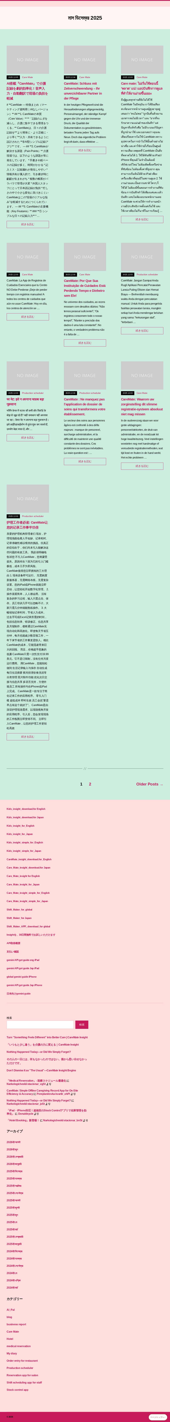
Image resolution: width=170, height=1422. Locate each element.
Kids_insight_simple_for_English (25, 842)
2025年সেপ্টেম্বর (15, 1193)
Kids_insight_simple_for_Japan (24, 850)
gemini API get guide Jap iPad (23, 968)
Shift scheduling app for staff (24, 1382)
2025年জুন (12, 1215)
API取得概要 (13, 943)
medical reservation (19, 1346)
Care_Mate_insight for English (23, 876)
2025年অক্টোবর (14, 1185)
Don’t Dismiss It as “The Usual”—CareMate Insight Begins (41, 1070)
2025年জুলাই (13, 1207)
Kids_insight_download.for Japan (25, 817)
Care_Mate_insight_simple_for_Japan (27, 901)
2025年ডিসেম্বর (14, 1171)
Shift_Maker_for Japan (19, 918)
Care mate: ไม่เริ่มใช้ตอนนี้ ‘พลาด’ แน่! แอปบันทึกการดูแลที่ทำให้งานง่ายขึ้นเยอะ (141, 88)
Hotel (10, 1339)
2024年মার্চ (12, 1287)
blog (9, 1317)
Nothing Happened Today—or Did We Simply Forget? (39, 1052)
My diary (12, 1353)
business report (16, 1324)
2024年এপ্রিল (14, 1280)
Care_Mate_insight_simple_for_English (28, 892)
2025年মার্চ (12, 1229)
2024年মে (12, 1273)
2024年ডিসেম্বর (14, 1251)
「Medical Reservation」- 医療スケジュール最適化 (36, 1080)
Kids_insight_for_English (20, 825)
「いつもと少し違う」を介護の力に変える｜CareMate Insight (43, 1044)
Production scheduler (147, 274)
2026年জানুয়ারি (14, 1164)
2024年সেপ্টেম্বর (15, 1265)
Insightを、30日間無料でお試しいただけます (31, 934)
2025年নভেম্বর (14, 1178)
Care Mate (27, 77)
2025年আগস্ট (13, 1200)
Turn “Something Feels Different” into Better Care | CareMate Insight (47, 1037)
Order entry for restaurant (22, 1360)
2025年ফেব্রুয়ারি (15, 1236)
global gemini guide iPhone (21, 976)
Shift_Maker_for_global (19, 909)
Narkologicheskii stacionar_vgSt (26, 1084)
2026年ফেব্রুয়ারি (15, 1156)
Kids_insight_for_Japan (20, 834)
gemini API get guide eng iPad (23, 960)
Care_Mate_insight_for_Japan (23, 884)
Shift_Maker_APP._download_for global (28, 926)
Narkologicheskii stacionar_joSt (26, 1103)
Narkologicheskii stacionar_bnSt (62, 1120)
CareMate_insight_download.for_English (29, 859)
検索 (9, 1017)
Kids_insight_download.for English (26, 808)
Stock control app (17, 1389)
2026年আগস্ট (13, 1142)
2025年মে (12, 1222)
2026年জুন (12, 1149)
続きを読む (27, 224)
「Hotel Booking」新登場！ (23, 1120)
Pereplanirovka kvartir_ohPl (53, 1093)
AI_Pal (11, 1309)
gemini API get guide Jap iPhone (24, 985)
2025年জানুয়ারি (14, 1244)
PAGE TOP (162, 1376)
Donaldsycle (25, 1113)
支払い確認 (13, 951)
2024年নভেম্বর (14, 1258)
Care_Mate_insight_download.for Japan (28, 867)
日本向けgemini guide (18, 993)
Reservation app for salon (22, 1375)
